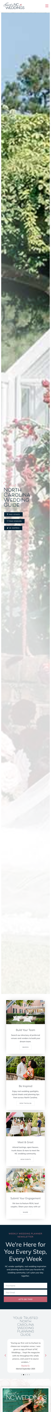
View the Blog (25, 1103)
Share (25, 1212)
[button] (5, 1355)
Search (25, 1047)
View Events (25, 1159)
